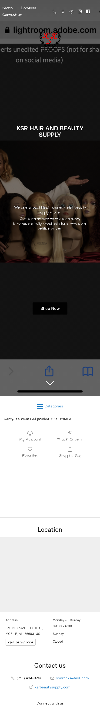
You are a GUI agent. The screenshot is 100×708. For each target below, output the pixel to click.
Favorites (30, 455)
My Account (30, 439)
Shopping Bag (70, 455)
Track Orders (69, 439)
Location (28, 7)
